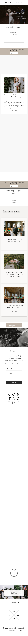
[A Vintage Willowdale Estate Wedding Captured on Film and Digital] (14, 261)
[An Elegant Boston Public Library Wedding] (14, 228)
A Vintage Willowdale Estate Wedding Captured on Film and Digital (14, 274)
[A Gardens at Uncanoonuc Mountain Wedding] (14, 85)
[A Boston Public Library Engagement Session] (14, 295)
